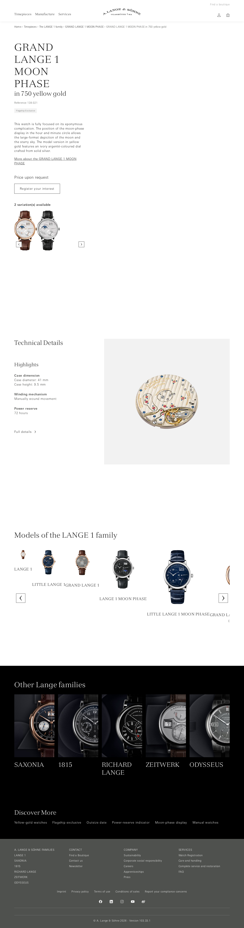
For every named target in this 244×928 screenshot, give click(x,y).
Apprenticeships (134, 871)
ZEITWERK (21, 877)
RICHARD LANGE (25, 871)
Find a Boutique (79, 855)
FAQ (181, 871)
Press (127, 877)
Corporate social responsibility (143, 860)
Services (64, 14)
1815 (17, 866)
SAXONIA (20, 860)
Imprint (61, 891)
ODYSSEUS (21, 882)
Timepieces (23, 14)
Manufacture (45, 14)
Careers (128, 866)
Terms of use (102, 891)
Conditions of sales (128, 891)
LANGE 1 (20, 855)
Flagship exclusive (25, 111)
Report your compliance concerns (166, 891)
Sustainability (132, 855)
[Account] (219, 15)
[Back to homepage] (122, 11)
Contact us (76, 860)
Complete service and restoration (199, 866)
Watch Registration (191, 855)
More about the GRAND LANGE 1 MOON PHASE (45, 161)
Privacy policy (80, 891)
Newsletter (76, 866)
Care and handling (190, 860)
